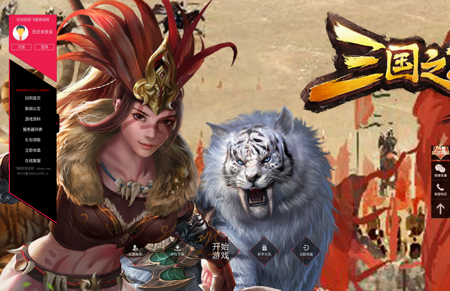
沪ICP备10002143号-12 (32, 174)
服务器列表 (32, 129)
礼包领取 (33, 140)
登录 (44, 47)
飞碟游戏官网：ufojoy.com (33, 168)
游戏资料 (33, 119)
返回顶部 (440, 208)
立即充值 (33, 150)
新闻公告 (33, 109)
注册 (21, 47)
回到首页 (33, 98)
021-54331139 (440, 189)
